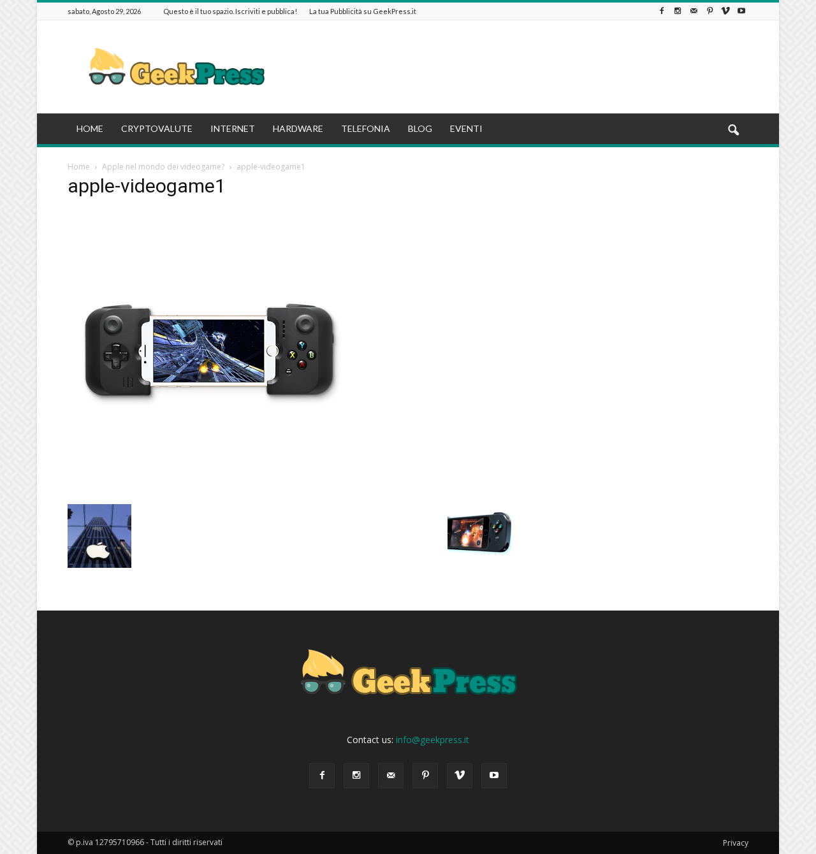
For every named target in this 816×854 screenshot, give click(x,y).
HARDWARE (298, 128)
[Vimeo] (725, 11)
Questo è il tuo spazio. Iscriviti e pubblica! (230, 11)
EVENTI (466, 128)
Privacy (735, 842)
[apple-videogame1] (209, 491)
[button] (733, 130)
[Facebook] (662, 11)
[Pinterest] (710, 11)
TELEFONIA (365, 128)
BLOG (420, 128)
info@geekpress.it (432, 740)
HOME (89, 128)
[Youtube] (741, 11)
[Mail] (694, 11)
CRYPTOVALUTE (157, 128)
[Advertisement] (516, 67)
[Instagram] (678, 11)
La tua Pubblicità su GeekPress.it (362, 11)
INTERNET (232, 128)
